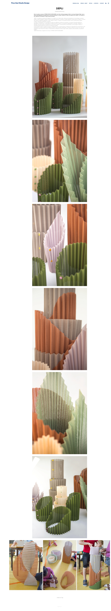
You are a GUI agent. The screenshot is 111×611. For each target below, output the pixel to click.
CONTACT (102, 3)
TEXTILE (90, 3)
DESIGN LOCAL (76, 3)
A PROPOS (96, 3)
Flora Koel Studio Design (20, 3)
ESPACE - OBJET (84, 3)
